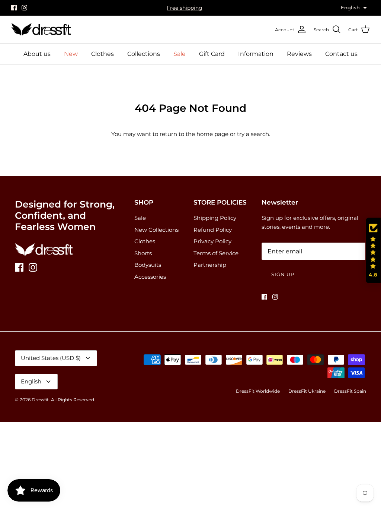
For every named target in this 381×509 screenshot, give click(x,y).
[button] (373, 250)
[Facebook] (14, 7)
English (31, 381)
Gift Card (212, 53)
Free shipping (184, 7)
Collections (143, 53)
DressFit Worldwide (258, 391)
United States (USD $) (51, 357)
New (71, 53)
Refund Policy (212, 229)
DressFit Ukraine (307, 391)
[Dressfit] (41, 29)
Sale (179, 53)
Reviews (299, 53)
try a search (253, 133)
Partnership (209, 264)
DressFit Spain (350, 391)
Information (255, 53)
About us (37, 53)
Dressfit (40, 399)
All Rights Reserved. (73, 399)
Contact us (341, 53)
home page (212, 133)
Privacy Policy (212, 241)
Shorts (143, 253)
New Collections (156, 229)
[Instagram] (24, 7)
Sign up (282, 274)
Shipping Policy (214, 217)
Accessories (150, 276)
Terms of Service (215, 253)
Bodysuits (147, 264)
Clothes (102, 53)
